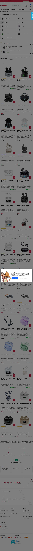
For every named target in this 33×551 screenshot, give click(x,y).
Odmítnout (21, 278)
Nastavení (25, 278)
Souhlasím (15, 278)
